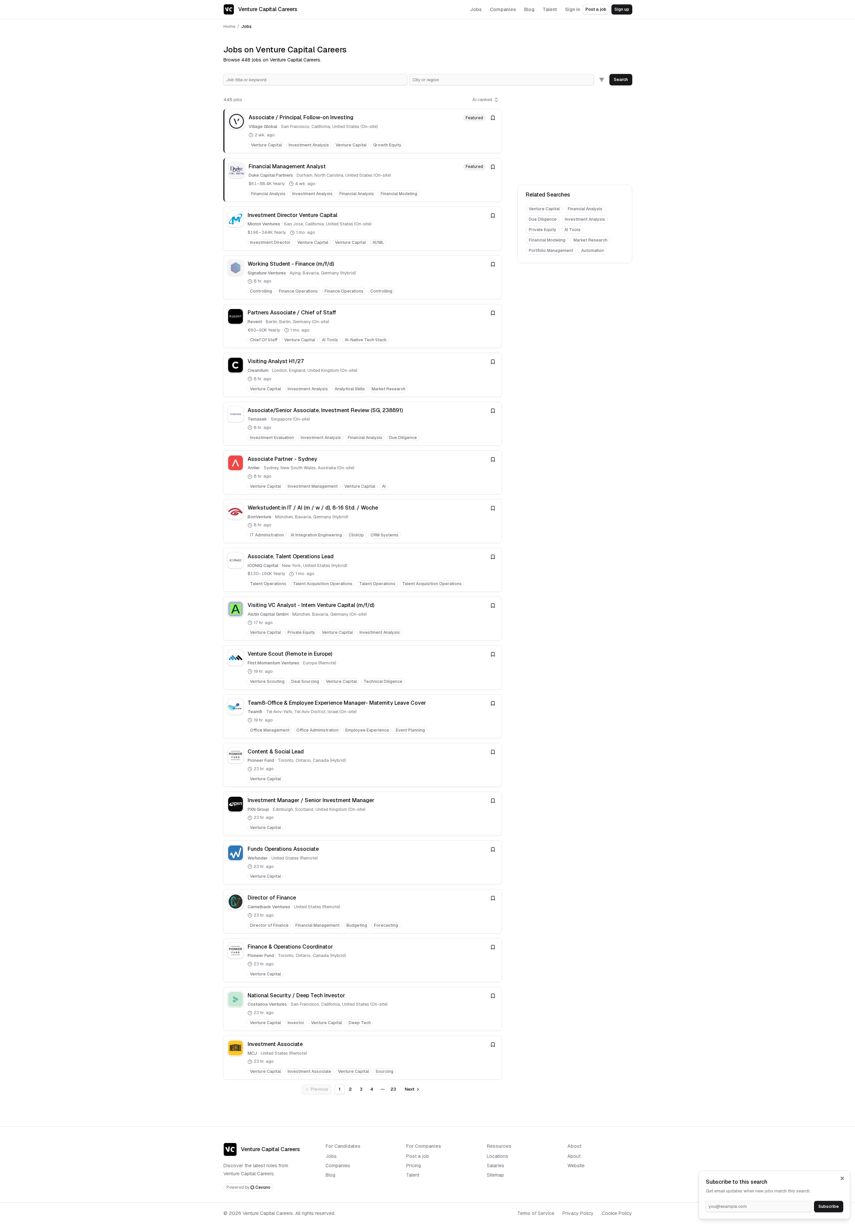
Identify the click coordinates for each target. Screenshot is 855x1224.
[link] (362, 130)
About (574, 1156)
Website (576, 1166)
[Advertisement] (575, 136)
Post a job (596, 9)
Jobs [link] (246, 26)
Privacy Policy (578, 1213)
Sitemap (495, 1175)
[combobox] (315, 79)
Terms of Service (535, 1213)
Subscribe (828, 1206)
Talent (412, 1175)
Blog (330, 1175)
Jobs (331, 1156)
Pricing (413, 1166)
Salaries (495, 1166)
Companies (338, 1166)
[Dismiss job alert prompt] (842, 1178)
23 (393, 1089)
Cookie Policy (617, 1213)
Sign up (621, 9)
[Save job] (493, 118)
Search (621, 79)
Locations (497, 1156)
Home (229, 26)
